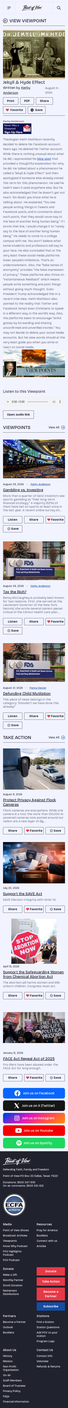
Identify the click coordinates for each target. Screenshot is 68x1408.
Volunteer (43, 1361)
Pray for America (47, 1230)
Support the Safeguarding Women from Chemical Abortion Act (33, 974)
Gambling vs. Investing (23, 490)
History (7, 1356)
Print (10, 101)
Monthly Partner (13, 1280)
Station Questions (48, 1327)
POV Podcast (11, 1260)
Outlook (8, 1327)
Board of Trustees (14, 1385)
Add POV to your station (47, 1334)
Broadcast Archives (15, 1235)
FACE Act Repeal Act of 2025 (29, 1058)
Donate (50, 1271)
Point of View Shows (16, 1230)
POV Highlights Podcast (12, 1253)
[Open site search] (59, 8)
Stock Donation (12, 1285)
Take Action (51, 1281)
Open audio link (18, 414)
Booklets (42, 1235)
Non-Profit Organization (11, 1368)
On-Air (7, 1375)
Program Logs (46, 1341)
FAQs (6, 1396)
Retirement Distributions (11, 1292)
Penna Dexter (38, 688)
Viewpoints (10, 1240)
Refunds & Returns (48, 1366)
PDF (27, 101)
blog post (44, 159)
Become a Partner (50, 1294)
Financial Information (16, 1401)
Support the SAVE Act (22, 893)
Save (39, 110)
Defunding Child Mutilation (27, 693)
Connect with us (47, 1240)
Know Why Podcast (15, 1246)
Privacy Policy (11, 1391)
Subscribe (50, 1306)
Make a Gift (10, 1274)
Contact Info (45, 1356)
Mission (8, 1361)
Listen (12, 519)
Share (44, 101)
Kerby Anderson (40, 484)
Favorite (16, 110)
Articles (41, 1246)
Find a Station (45, 1322)
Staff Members (12, 1380)
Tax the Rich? (14, 592)
